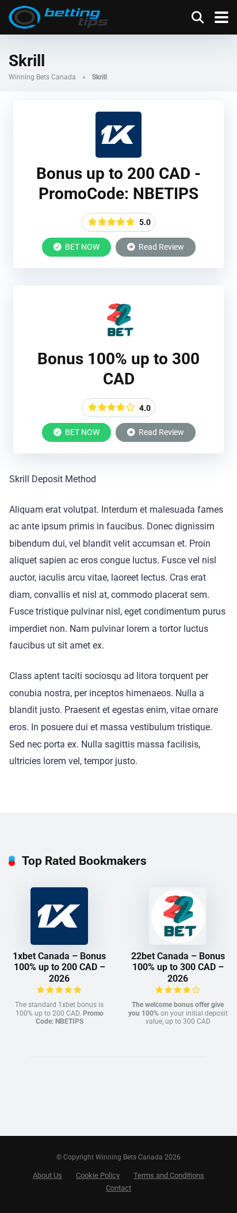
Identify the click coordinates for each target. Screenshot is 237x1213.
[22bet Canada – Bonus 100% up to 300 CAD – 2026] (118, 339)
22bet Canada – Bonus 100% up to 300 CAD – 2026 (178, 967)
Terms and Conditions (168, 1175)
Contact (118, 1188)
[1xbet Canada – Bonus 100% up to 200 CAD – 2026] (118, 154)
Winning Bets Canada (42, 77)
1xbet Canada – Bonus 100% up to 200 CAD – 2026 (59, 967)
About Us (47, 1175)
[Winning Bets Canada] (58, 16)
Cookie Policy (98, 1175)
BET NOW (81, 246)
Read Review (160, 246)
